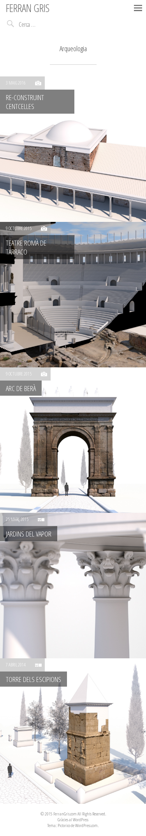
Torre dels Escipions (33, 679)
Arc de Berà (21, 388)
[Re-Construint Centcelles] (73, 149)
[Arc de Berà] (73, 440)
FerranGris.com (65, 814)
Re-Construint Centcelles (25, 101)
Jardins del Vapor (28, 533)
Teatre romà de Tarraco (26, 247)
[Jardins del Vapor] (73, 585)
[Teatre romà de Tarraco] (73, 294)
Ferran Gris (27, 7)
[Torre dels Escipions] (73, 731)
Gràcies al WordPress (73, 819)
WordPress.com (86, 825)
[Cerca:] (45, 24)
